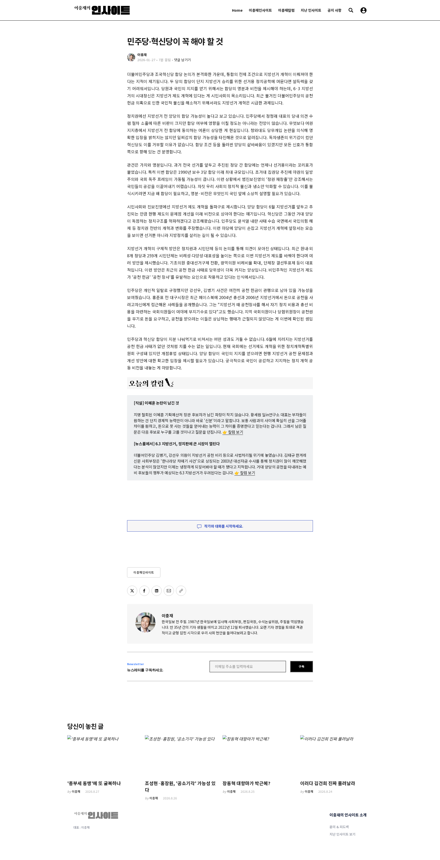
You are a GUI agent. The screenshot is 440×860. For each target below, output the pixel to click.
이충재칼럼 (286, 10)
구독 (301, 666)
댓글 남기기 (182, 59)
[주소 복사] (181, 591)
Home (237, 10)
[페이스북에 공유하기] (144, 591)
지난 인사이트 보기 (342, 834)
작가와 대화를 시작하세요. (223, 526)
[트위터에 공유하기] (132, 591)
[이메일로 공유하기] (169, 591)
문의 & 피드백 (339, 826)
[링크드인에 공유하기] (157, 591)
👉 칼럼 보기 (233, 432)
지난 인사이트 (311, 10)
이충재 (167, 615)
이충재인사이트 (260, 10)
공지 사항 (334, 10)
